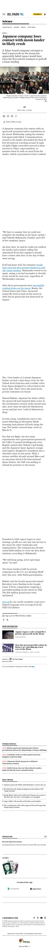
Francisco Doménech (22, 652)
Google (23, 27)
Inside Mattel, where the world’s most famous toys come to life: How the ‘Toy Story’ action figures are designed (25, 796)
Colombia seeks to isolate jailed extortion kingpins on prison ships (21, 756)
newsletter (7, 836)
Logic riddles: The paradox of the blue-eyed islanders (22, 801)
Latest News (31, 27)
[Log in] (45, 14)
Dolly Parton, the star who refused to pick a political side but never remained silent (22, 769)
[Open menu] (4, 14)
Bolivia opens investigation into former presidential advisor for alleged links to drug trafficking (24, 749)
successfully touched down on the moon (23, 287)
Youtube (16, 27)
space (4, 33)
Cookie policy (38, 933)
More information (7, 661)
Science (7, 21)
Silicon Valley (7, 27)
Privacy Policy (19, 933)
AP (24, 107)
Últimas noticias (9, 744)
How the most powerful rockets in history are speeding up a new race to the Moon (31, 647)
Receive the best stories (12, 842)
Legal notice (11, 933)
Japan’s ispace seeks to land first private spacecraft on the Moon (30, 633)
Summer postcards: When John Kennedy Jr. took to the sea (25, 785)
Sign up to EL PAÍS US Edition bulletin (18, 616)
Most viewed (7, 780)
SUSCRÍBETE (37, 14)
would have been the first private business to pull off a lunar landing (23, 267)
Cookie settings (28, 933)
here (33, 666)
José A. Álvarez (35, 652)
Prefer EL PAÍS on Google (13, 122)
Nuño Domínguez (20, 637)
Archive (5, 858)
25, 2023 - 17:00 (24, 110)
